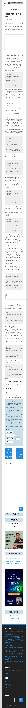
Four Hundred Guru (14, 618)
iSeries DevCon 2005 (14, 524)
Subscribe (7, 690)
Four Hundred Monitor (10, 686)
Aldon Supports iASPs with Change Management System (8, 453)
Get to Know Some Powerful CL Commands (19, 453)
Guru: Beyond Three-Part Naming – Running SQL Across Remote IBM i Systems (14, 658)
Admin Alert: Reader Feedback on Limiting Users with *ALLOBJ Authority (13, 563)
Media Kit (7, 689)
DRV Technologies (14, 526)
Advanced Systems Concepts (14, 523)
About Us (7, 681)
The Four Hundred (14, 615)
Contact (6, 682)
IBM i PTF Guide (8, 687)
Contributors (8, 684)
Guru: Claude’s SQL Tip (10, 642)
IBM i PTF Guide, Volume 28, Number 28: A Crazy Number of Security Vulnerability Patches (14, 633)
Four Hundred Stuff (14, 617)
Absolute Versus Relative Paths (13, 557)
